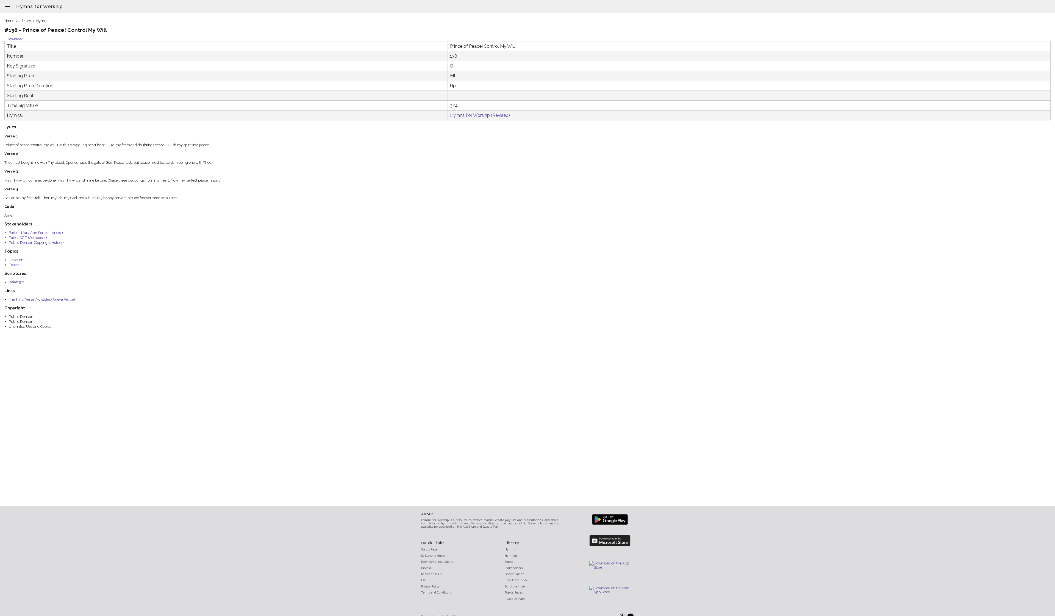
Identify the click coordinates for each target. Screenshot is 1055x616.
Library (25, 21)
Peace (14, 265)
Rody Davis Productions (437, 561)
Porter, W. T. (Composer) (28, 238)
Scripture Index (515, 586)
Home (9, 21)
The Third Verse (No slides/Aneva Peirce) (42, 299)
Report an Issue (431, 574)
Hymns (42, 21)
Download (15, 39)
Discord (426, 568)
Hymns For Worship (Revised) (480, 115)
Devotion (16, 260)
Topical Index (514, 592)
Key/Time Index (516, 580)
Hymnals (511, 555)
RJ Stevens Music (433, 555)
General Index (514, 574)
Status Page (429, 549)
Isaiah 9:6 (16, 282)
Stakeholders (514, 568)
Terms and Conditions (436, 592)
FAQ (423, 580)
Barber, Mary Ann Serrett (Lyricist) (36, 233)
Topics (509, 561)
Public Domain (515, 598)
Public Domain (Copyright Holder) (36, 243)
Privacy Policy (430, 586)
